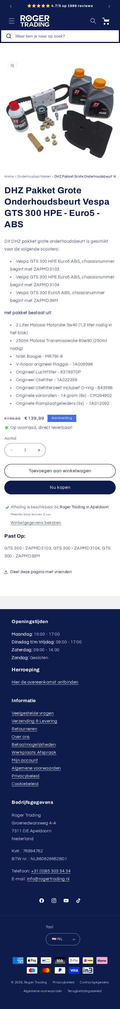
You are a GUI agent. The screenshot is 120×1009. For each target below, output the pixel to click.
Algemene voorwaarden (36, 768)
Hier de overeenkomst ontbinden (45, 682)
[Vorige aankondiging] (10, 6)
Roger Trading (35, 982)
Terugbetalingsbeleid (85, 991)
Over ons (21, 737)
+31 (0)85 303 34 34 (50, 871)
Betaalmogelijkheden (34, 745)
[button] (11, 21)
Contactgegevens (94, 982)
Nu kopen (60, 487)
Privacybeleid (26, 776)
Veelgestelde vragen (33, 713)
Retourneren (24, 729)
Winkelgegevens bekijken (36, 523)
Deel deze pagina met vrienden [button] (41, 572)
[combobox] (60, 36)
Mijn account (25, 760)
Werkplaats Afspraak (34, 752)
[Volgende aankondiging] (109, 6)
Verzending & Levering (34, 721)
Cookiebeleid (25, 784)
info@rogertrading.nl (48, 879)
